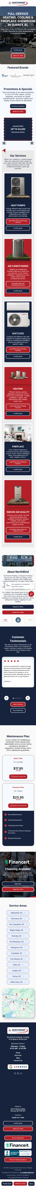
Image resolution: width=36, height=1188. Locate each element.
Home (18, 1053)
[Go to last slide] (6, 698)
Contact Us (18, 1060)
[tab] (13, 698)
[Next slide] (28, 698)
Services (18, 1055)
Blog (18, 1058)
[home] (18, 3)
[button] (31, 1183)
